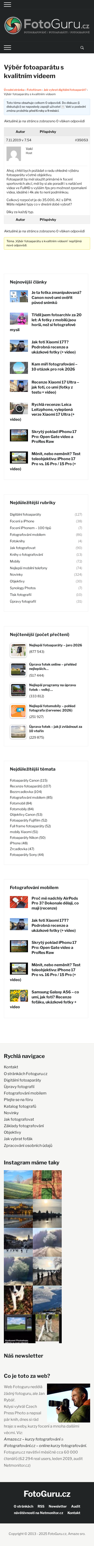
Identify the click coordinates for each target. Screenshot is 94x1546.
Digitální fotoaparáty (25, 514)
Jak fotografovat (22, 548)
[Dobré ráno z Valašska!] (18, 1184)
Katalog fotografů (20, 1106)
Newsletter (58, 1506)
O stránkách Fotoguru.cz (25, 1073)
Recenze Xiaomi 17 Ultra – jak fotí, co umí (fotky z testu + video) (55, 387)
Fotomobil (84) (21, 803)
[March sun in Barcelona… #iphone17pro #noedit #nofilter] (47, 1184)
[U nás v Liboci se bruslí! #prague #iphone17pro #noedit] (18, 1242)
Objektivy (17, 581)
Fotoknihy (17, 541)
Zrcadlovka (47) (22, 849)
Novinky (16, 574)
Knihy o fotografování (26, 554)
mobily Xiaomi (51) (24, 832)
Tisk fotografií (20, 595)
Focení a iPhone (22, 521)
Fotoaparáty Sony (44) (27, 855)
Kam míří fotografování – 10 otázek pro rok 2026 (54, 366)
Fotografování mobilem (28, 534)
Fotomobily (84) (22, 809)
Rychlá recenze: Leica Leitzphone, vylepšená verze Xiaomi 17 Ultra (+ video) (42, 412)
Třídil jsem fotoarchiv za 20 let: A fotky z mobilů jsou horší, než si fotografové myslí (45, 322)
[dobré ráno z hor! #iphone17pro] (18, 1271)
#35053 (81, 140)
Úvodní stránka (14, 90)
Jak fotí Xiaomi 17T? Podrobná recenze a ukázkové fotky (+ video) (54, 347)
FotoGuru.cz (47, 1494)
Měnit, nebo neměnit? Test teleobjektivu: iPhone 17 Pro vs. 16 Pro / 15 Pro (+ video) (45, 461)
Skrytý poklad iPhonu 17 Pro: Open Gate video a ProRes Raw (54, 436)
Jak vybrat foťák (18, 1139)
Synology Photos (23, 588)
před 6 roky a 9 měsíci (44, 110)
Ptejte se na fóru (18, 1099)
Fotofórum (34, 90)
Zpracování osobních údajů (28, 1145)
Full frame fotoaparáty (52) (30, 826)
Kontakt (11, 1067)
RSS (41, 1506)
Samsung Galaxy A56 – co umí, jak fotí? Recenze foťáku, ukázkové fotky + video (44, 999)
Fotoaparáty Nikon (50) (28, 837)
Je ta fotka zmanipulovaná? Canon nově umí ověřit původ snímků (56, 297)
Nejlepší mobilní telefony (28, 568)
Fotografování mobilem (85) (31, 797)
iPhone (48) (19, 843)
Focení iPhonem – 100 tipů (30, 528)
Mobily (15, 561)
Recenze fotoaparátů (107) (30, 786)
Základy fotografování (24, 1126)
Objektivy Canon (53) (26, 814)
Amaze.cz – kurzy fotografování (32, 1439)
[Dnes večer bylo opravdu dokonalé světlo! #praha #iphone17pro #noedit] (18, 1213)
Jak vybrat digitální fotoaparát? (65, 90)
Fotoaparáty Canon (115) (28, 780)
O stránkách (23, 1506)
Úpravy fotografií (23, 601)
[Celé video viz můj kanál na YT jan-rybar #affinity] (18, 1328)
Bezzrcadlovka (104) (26, 792)
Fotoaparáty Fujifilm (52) (28, 820)
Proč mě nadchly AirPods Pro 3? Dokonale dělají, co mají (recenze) (55, 903)
